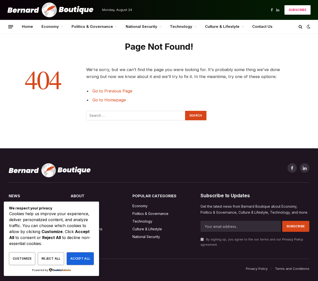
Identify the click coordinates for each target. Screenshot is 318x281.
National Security (141, 26)
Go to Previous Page (112, 90)
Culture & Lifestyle (222, 26)
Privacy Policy (292, 239)
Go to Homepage (109, 99)
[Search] (300, 26)
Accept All (80, 258)
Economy (50, 26)
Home (27, 26)
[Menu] (10, 26)
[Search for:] (136, 115)
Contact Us (262, 26)
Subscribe (297, 10)
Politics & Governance (92, 26)
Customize (22, 258)
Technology (181, 26)
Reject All (51, 258)
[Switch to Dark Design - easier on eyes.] (308, 27)
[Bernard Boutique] (50, 10)
